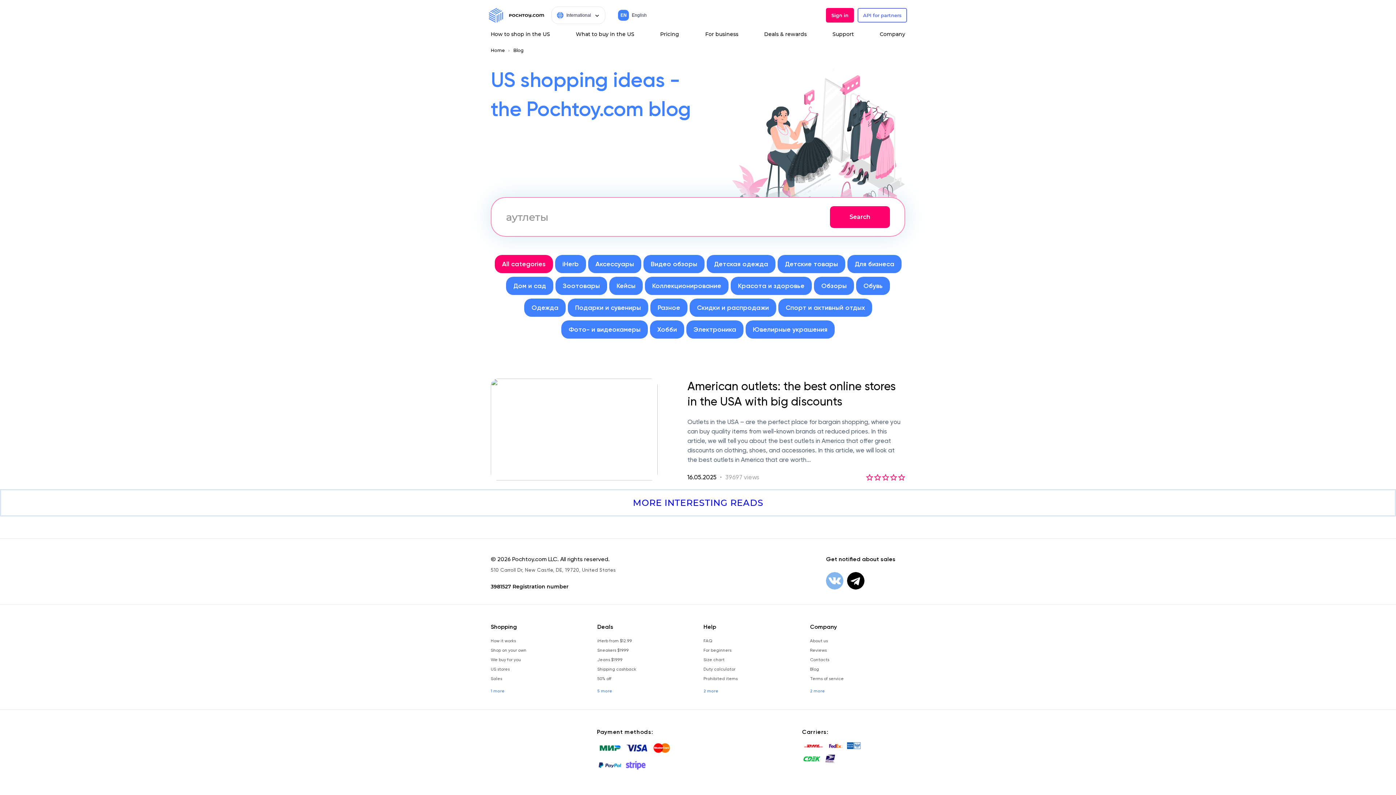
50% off (604, 678)
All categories (524, 264)
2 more (710, 691)
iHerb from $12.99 (614, 640)
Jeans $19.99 (609, 659)
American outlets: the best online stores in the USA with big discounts (791, 393)
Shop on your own (508, 650)
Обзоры (834, 286)
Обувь (873, 286)
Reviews (818, 650)
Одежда (544, 308)
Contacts (819, 659)
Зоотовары (581, 286)
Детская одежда (741, 264)
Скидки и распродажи (733, 308)
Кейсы (626, 286)
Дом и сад (529, 286)
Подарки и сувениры (608, 308)
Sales (496, 678)
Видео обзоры (674, 264)
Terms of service (827, 678)
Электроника (715, 329)
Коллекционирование (686, 286)
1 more (498, 691)
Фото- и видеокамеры (605, 329)
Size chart (714, 659)
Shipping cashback (616, 669)
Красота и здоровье (771, 286)
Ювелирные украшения (790, 329)
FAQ (707, 640)
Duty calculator (719, 669)
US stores (500, 669)
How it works (503, 640)
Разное (669, 308)
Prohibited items (720, 678)
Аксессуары (614, 264)
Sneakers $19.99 (613, 650)
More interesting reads (698, 503)
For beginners (717, 650)
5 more (604, 691)
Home (498, 50)
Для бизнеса (874, 264)
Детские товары (811, 264)
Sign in (840, 15)
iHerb (570, 264)
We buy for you (506, 659)
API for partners (882, 15)
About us (819, 640)
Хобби (667, 329)
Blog (518, 50)
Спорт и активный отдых (825, 308)
